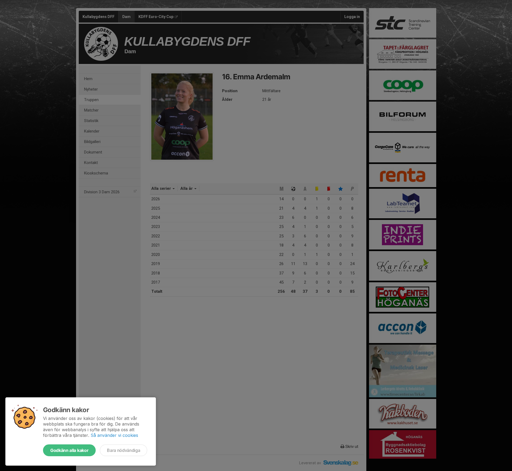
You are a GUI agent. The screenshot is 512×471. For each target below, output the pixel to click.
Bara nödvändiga (123, 450)
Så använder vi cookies (114, 435)
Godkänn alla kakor (69, 450)
